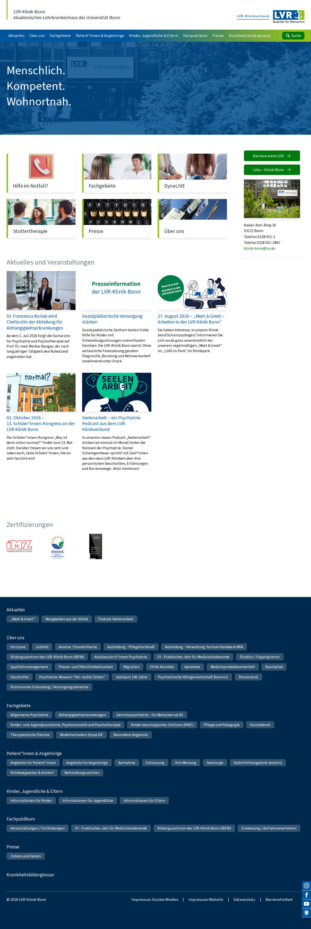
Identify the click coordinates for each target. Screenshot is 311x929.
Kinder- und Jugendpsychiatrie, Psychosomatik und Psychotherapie (65, 724)
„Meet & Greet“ (22, 619)
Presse (116, 218)
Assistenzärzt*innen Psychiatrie (121, 656)
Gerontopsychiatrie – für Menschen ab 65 (149, 714)
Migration (131, 666)
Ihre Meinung (185, 762)
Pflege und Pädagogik (222, 724)
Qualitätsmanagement (29, 666)
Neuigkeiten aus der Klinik (66, 619)
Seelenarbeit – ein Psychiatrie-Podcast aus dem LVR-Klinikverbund (116, 422)
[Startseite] (271, 17)
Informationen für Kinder (31, 800)
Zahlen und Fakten (25, 856)
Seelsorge (215, 762)
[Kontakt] (306, 912)
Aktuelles (16, 610)
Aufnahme (126, 762)
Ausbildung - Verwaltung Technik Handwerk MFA (204, 646)
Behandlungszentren (81, 772)
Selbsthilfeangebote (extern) (258, 762)
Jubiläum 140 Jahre (131, 677)
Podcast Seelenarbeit (115, 619)
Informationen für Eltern (144, 800)
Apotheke (192, 666)
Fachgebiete (116, 173)
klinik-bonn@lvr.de (259, 248)
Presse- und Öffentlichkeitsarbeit (86, 666)
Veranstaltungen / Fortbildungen (37, 828)
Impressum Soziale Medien (154, 899)
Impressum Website (206, 899)
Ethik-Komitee (162, 666)
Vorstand (17, 646)
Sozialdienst (260, 724)
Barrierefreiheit (279, 899)
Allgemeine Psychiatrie (29, 714)
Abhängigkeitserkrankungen (82, 714)
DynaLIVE (192, 173)
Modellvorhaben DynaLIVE (81, 734)
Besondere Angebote (130, 734)
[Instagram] (306, 885)
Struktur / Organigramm (260, 656)
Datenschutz (244, 899)
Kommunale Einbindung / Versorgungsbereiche (49, 686)
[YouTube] (306, 903)
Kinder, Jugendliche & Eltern (35, 791)
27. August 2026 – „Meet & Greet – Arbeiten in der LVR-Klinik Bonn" (192, 317)
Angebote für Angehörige (87, 762)
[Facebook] (306, 894)
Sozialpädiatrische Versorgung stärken (116, 317)
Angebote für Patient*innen (33, 762)
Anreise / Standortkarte (78, 646)
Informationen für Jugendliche (87, 800)
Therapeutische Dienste (30, 734)
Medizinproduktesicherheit (233, 666)
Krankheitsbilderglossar (30, 875)
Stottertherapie (41, 218)
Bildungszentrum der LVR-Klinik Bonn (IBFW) (47, 656)
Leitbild (42, 646)
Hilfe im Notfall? (41, 173)
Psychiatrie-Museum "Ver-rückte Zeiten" (72, 677)
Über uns (192, 218)
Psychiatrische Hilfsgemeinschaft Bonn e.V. (193, 677)
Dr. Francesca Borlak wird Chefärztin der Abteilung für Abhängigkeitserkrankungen (41, 317)
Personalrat (248, 677)
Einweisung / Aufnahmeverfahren (269, 828)
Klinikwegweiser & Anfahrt (32, 772)
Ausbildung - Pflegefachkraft (131, 646)
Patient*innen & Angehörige (34, 753)
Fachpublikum (21, 819)
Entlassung (155, 762)
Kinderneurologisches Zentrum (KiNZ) (162, 724)
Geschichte (19, 677)
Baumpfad (274, 666)
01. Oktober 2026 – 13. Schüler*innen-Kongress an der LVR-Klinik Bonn (41, 422)
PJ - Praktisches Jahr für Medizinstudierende (193, 656)
